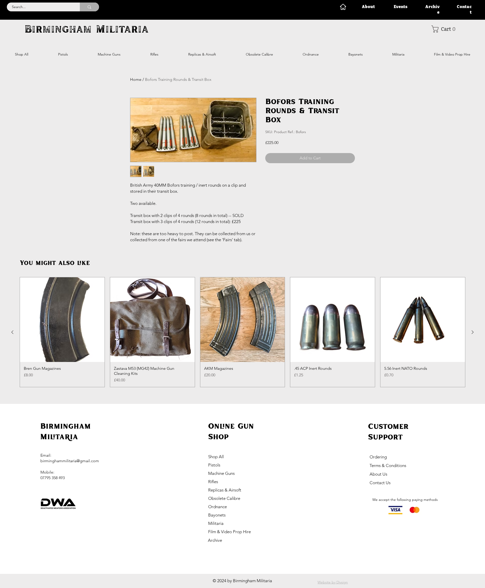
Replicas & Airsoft (224, 490)
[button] (445, 29)
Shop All (216, 456)
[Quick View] (62, 319)
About (368, 6)
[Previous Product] (12, 332)
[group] (242, 332)
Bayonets (217, 515)
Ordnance (217, 506)
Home (135, 79)
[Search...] (89, 7)
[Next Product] (473, 332)
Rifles (213, 481)
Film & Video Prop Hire (229, 531)
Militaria (216, 523)
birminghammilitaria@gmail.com (69, 460)
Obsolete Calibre (224, 498)
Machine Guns (221, 473)
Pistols (214, 465)
